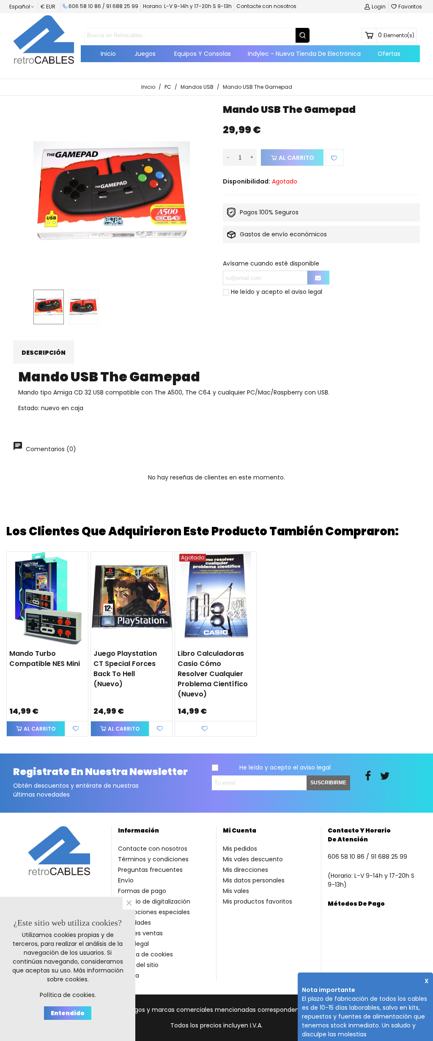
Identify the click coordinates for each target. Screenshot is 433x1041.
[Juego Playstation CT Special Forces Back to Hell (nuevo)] (131, 598)
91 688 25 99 (122, 6)
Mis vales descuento (253, 859)
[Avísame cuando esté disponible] (318, 278)
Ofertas (389, 53)
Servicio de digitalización (154, 901)
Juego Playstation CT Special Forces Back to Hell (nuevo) (125, 669)
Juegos (145, 53)
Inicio (108, 53)
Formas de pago (142, 891)
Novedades (134, 922)
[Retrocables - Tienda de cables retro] (43, 39)
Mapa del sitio (138, 965)
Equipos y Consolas (202, 53)
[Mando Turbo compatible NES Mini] (47, 598)
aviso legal (306, 292)
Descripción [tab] (44, 352)
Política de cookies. (68, 995)
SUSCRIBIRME (328, 783)
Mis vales (236, 891)
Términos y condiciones (153, 859)
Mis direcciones (245, 870)
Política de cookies (145, 954)
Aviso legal (133, 944)
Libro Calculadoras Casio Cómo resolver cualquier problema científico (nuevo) (213, 674)
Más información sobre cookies (85, 974)
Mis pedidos (240, 848)
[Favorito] (334, 157)
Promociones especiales (154, 912)
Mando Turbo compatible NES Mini (44, 658)
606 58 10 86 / (87, 6)
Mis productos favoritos (257, 901)
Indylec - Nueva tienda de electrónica (304, 53)
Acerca (128, 975)
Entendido (68, 1013)
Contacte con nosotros (266, 6)
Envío (126, 880)
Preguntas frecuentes (150, 870)
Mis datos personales (254, 880)
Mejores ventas (140, 933)
